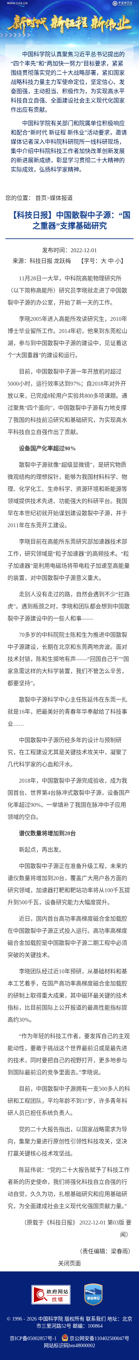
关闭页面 (69, 1263)
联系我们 (96, 1319)
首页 (41, 198)
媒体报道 (61, 198)
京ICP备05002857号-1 (33, 1338)
